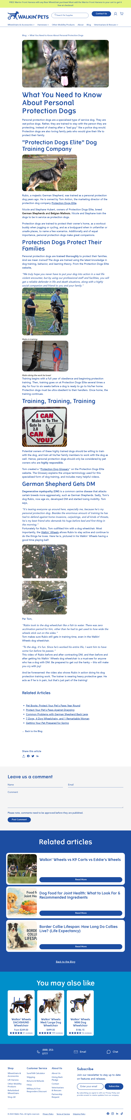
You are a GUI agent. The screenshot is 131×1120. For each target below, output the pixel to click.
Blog (89, 24)
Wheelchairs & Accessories (20, 24)
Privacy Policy (111, 1093)
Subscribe (114, 1086)
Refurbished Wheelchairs (13, 1092)
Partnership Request (57, 1096)
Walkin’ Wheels (50, 532)
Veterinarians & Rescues (105, 24)
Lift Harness (13, 1080)
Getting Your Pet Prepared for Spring (47, 723)
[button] (121, 14)
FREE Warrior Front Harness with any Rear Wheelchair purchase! (39, 2)
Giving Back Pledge (57, 1078)
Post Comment (19, 820)
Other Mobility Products (63, 24)
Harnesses (42, 24)
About (81, 24)
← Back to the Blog (32, 731)
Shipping (31, 1077)
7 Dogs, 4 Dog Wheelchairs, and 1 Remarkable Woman (57, 718)
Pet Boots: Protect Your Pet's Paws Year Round (53, 705)
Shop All (11, 1097)
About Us (56, 1073)
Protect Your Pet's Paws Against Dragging (50, 710)
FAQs (29, 1084)
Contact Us (101, 14)
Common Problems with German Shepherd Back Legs (57, 714)
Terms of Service (63, 1114)
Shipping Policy (79, 1114)
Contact (55, 1083)
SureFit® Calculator (36, 1073)
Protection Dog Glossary (55, 469)
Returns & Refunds (35, 1081)
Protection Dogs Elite (64, 203)
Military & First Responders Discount (37, 1090)
